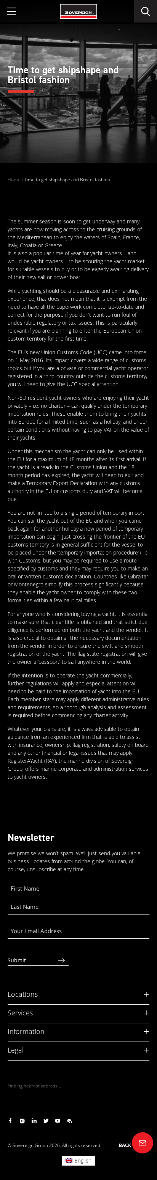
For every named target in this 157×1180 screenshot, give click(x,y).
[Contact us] (142, 1142)
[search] (145, 11)
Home (14, 179)
